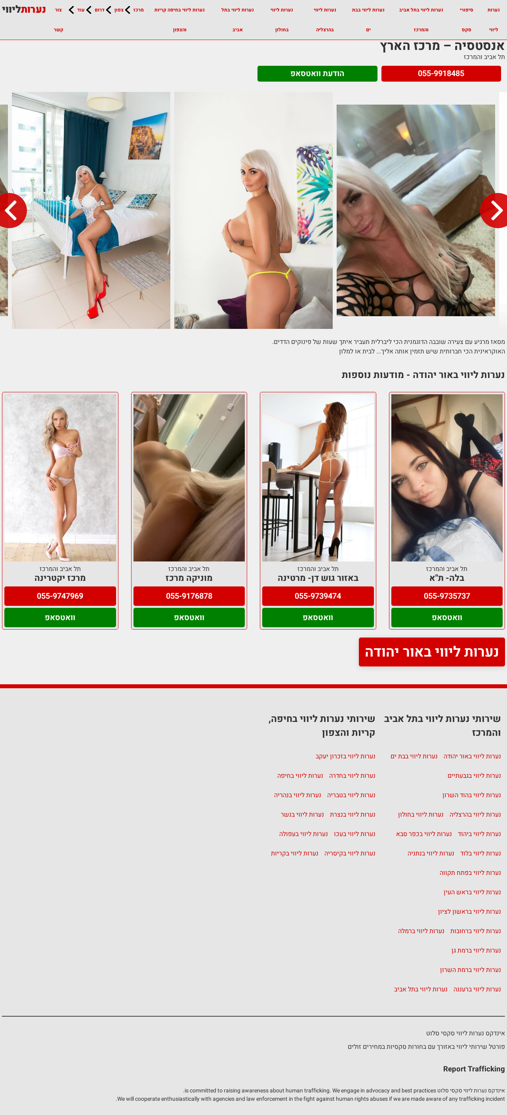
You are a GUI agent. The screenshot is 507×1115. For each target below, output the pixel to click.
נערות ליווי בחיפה (300, 776)
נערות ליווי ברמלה (421, 931)
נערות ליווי (494, 19)
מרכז (138, 9)
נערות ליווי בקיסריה (349, 853)
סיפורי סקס (466, 19)
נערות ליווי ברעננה (477, 989)
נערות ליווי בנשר (302, 814)
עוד (81, 9)
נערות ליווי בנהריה (297, 795)
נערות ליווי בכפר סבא (424, 834)
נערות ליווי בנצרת (352, 814)
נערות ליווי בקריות (294, 853)
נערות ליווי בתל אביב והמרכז (421, 19)
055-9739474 (318, 596)
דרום (100, 9)
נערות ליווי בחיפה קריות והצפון (179, 19)
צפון (119, 9)
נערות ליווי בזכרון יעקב (345, 756)
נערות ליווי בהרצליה (325, 19)
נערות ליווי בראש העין (472, 892)
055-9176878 (189, 596)
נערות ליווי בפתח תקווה (470, 873)
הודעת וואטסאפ (317, 73)
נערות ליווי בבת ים (368, 19)
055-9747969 (60, 596)
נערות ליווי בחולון (282, 19)
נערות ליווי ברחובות (475, 931)
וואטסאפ (447, 617)
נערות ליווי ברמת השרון (470, 970)
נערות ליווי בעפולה (303, 834)
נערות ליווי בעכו (354, 834)
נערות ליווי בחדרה (352, 776)
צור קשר (58, 19)
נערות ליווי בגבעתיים (474, 776)
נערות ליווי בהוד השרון (471, 795)
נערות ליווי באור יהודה (432, 652)
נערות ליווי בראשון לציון (469, 911)
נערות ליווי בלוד (480, 853)
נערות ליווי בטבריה (351, 795)
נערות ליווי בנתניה (431, 853)
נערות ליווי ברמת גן (476, 950)
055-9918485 (441, 73)
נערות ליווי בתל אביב (237, 19)
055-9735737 (447, 596)
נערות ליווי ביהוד (479, 834)
